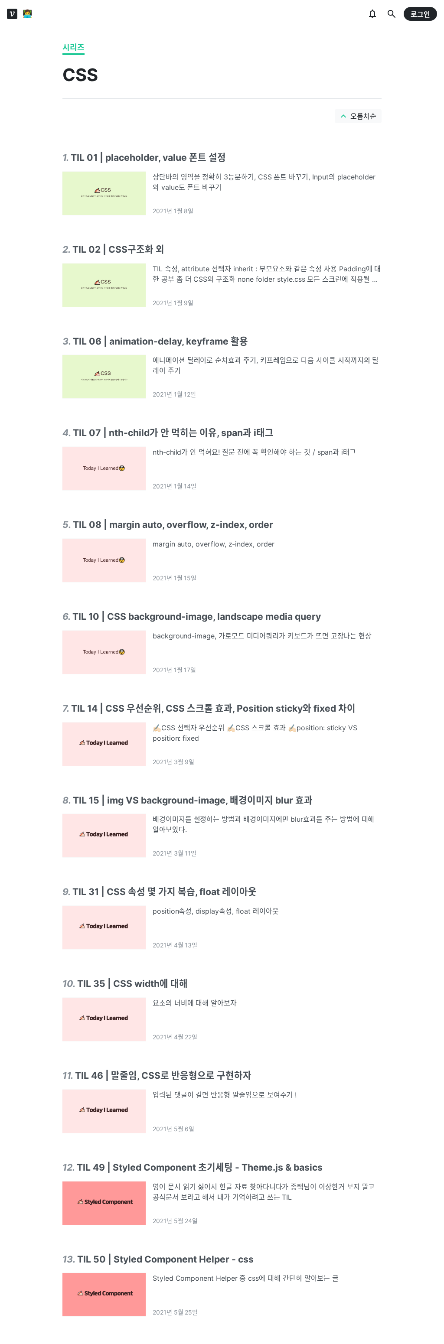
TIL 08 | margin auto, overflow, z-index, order (173, 524)
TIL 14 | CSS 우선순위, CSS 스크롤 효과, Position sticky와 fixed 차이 (213, 708)
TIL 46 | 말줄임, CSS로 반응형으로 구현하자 (163, 1075)
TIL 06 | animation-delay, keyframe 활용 (160, 341)
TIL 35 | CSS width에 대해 (132, 983)
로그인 (420, 14)
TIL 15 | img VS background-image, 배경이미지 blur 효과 (193, 800)
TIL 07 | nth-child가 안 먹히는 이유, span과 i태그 (173, 432)
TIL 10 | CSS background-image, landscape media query (196, 616)
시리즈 (73, 47)
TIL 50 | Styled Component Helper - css (165, 1259)
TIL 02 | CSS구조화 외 (118, 249)
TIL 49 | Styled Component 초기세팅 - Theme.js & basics (200, 1167)
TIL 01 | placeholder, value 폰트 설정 (148, 157)
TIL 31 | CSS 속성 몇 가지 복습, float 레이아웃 (164, 891)
